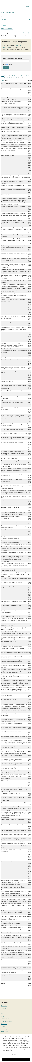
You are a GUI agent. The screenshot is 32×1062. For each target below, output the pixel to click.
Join (2, 1013)
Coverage (3, 1011)
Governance (4, 1023)
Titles (2, 80)
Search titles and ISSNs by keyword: (13, 58)
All (2, 75)
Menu (27, 6)
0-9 (5, 75)
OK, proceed (16, 1059)
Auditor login (4, 1029)
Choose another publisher (8, 16)
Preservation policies (6, 1021)
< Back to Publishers (7, 12)
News (2, 1016)
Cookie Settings (15, 1054)
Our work (3, 1008)
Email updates (4, 1031)
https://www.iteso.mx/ (7, 28)
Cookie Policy (8, 1050)
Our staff (3, 1026)
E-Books (10, 64)
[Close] (29, 1037)
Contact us (4, 1034)
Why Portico (4, 1006)
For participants (5, 1018)
